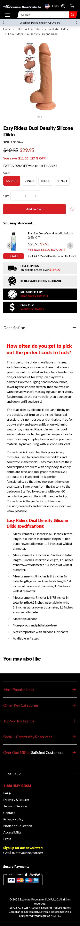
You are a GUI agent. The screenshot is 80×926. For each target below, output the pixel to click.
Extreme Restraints (32, 899)
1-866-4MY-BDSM (17, 786)
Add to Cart (34, 209)
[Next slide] (70, 245)
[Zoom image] (40, 76)
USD (48, 6)
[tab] (38, 117)
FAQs (7, 793)
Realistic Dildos (58, 29)
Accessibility (12, 832)
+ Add (13, 256)
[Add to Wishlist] (72, 209)
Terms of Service (15, 806)
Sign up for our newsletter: (23, 848)
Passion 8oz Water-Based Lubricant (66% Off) (50, 235)
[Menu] (7, 15)
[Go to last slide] (10, 245)
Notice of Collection (17, 826)
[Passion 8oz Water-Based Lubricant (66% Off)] (13, 241)
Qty (6, 195)
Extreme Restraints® (53, 911)
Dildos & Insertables (30, 29)
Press (7, 839)
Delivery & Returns (16, 799)
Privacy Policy (13, 819)
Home (7, 29)
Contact (9, 813)
